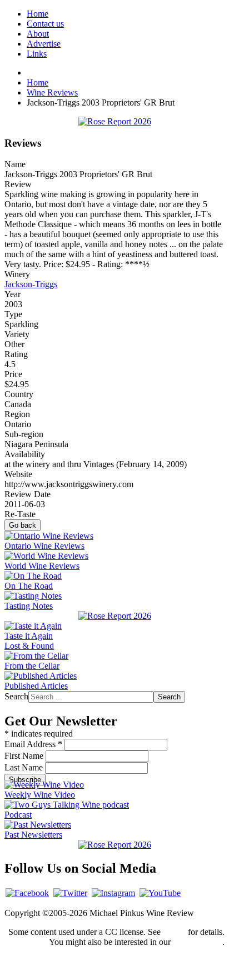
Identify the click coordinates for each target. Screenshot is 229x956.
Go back (22, 525)
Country (18, 394)
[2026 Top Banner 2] (114, 121)
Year (12, 294)
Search (16, 696)
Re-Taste (20, 514)
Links (37, 53)
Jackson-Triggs (30, 284)
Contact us (45, 23)
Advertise (44, 43)
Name (15, 164)
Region (17, 414)
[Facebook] (27, 893)
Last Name (24, 767)
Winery (17, 274)
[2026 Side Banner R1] (114, 844)
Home (37, 13)
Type (13, 314)
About (38, 33)
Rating (16, 354)
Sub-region (23, 434)
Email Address (33, 744)
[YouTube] (160, 893)
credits (174, 932)
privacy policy (197, 942)
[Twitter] (70, 893)
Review (18, 184)
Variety (16, 334)
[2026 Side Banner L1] (114, 615)
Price (13, 374)
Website (18, 474)
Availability (24, 454)
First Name (25, 755)
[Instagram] (113, 893)
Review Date (27, 494)
